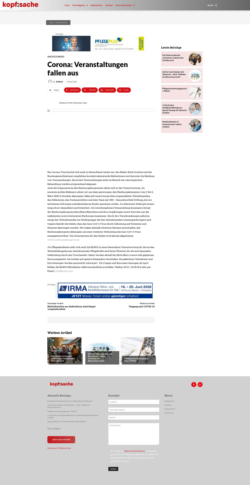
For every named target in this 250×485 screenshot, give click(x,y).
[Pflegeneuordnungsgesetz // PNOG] (138, 350)
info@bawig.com (63, 270)
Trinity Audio (72, 103)
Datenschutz (65, 448)
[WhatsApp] (200, 384)
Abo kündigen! (54, 428)
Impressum (52, 448)
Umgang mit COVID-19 (142, 306)
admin (59, 82)
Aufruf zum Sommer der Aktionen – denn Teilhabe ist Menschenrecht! (100, 357)
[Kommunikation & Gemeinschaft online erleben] (195, 125)
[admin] (50, 82)
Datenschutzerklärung (134, 451)
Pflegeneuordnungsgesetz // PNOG (136, 359)
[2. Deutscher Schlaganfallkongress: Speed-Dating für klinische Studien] (195, 109)
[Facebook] (193, 384)
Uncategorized (61, 22)
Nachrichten (57, 351)
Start (51, 22)
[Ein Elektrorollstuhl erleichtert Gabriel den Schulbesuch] (64, 350)
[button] (212, 5)
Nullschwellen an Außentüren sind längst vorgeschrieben (71, 308)
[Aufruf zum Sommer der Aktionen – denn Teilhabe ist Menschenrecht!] (101, 350)
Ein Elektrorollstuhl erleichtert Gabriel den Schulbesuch (63, 358)
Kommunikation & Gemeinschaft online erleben (172, 124)
